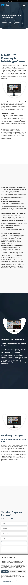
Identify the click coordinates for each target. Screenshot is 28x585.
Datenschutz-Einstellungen (8, 581)
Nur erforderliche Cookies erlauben (17, 571)
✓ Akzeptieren (5, 571)
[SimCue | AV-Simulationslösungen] (5, 4)
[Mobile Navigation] (24, 5)
